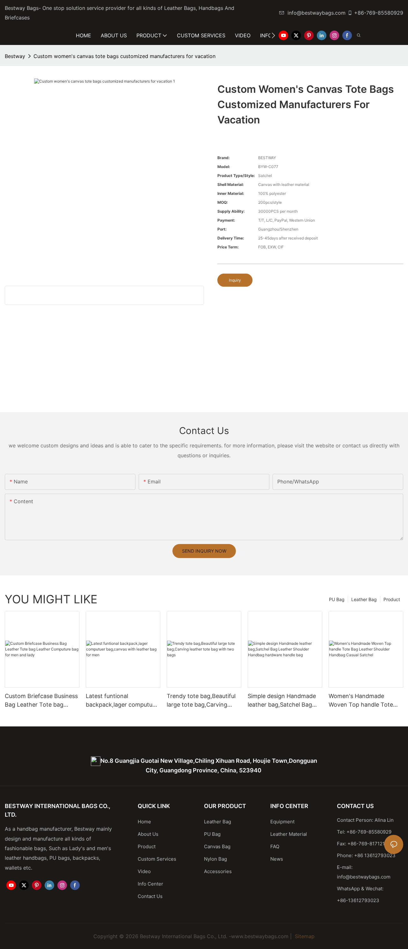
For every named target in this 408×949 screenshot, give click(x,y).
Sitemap (304, 936)
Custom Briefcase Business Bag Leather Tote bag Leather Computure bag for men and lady (42, 701)
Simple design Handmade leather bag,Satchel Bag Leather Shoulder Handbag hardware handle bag (284, 701)
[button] (273, 35)
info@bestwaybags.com (317, 13)
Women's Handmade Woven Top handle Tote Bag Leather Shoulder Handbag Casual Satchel (361, 701)
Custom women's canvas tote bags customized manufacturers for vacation (124, 56)
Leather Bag (364, 599)
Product (391, 599)
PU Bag (337, 599)
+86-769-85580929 (378, 13)
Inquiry (235, 280)
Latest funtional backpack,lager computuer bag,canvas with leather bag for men (122, 701)
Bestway (15, 56)
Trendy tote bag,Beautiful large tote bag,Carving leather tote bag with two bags (201, 701)
